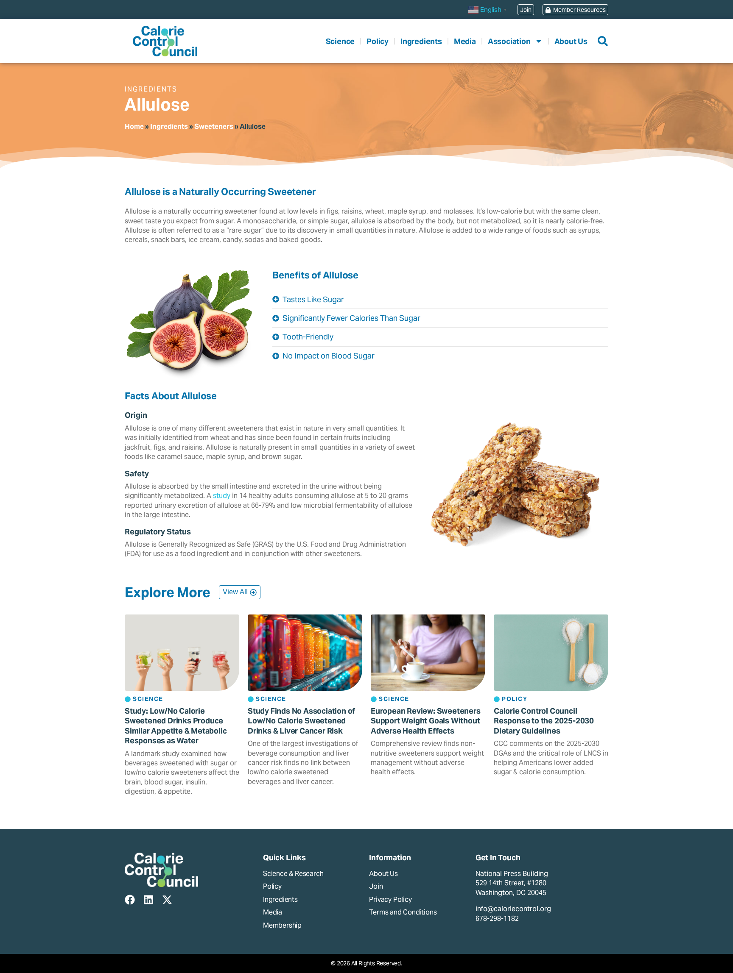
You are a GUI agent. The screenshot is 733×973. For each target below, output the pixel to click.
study (221, 495)
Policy (377, 41)
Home (134, 126)
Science (340, 41)
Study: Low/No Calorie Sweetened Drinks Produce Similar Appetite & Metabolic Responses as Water (176, 725)
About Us (571, 41)
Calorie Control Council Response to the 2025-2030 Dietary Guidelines (544, 721)
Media (465, 41)
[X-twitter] (167, 900)
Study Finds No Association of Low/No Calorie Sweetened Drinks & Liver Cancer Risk (301, 721)
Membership (282, 925)
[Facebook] (130, 900)
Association (509, 41)
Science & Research (293, 873)
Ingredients (421, 41)
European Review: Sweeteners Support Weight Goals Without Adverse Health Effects (426, 721)
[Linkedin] (148, 900)
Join (376, 886)
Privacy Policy (390, 899)
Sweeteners (213, 126)
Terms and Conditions (402, 912)
